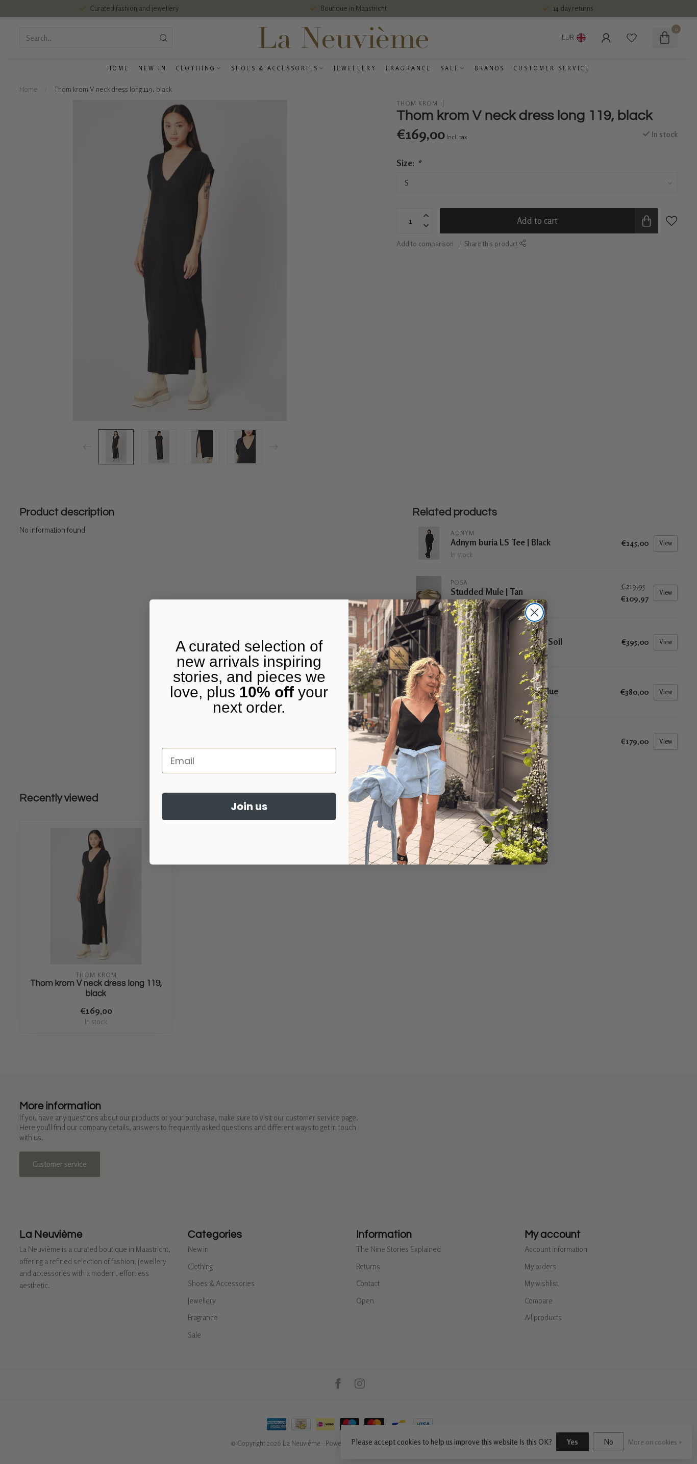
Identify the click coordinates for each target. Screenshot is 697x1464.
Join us (249, 806)
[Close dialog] (534, 612)
